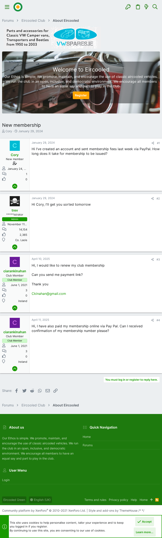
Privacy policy (118, 500)
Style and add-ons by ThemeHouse (113, 510)
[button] (7, 7)
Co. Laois (21, 240)
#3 (158, 259)
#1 (158, 143)
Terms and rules (95, 500)
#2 (158, 198)
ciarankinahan (14, 271)
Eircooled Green (14, 500)
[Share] (152, 143)
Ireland (22, 301)
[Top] (151, 499)
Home (87, 436)
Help (134, 500)
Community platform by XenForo (44, 510)
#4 (158, 320)
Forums (88, 445)
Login (6, 480)
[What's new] (146, 7)
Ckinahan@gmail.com (49, 293)
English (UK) (42, 500)
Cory (8, 131)
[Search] (155, 7)
